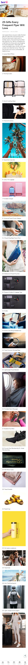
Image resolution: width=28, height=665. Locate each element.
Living (3, 18)
